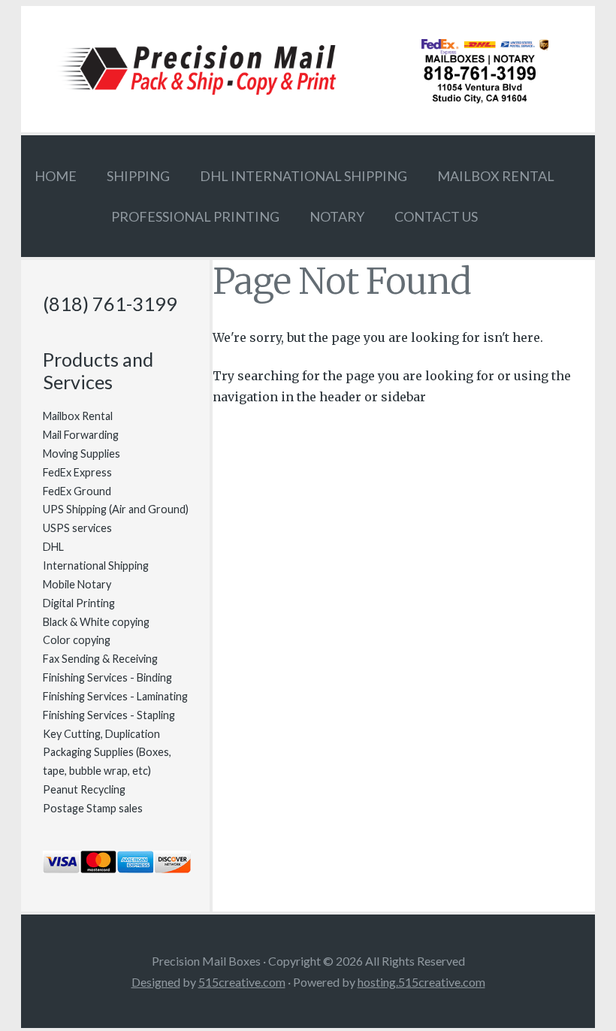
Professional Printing (195, 216)
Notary (337, 216)
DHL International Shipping (303, 176)
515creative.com (241, 982)
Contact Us (436, 216)
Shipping (138, 176)
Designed (155, 982)
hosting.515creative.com (421, 982)
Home (56, 176)
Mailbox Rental (495, 176)
